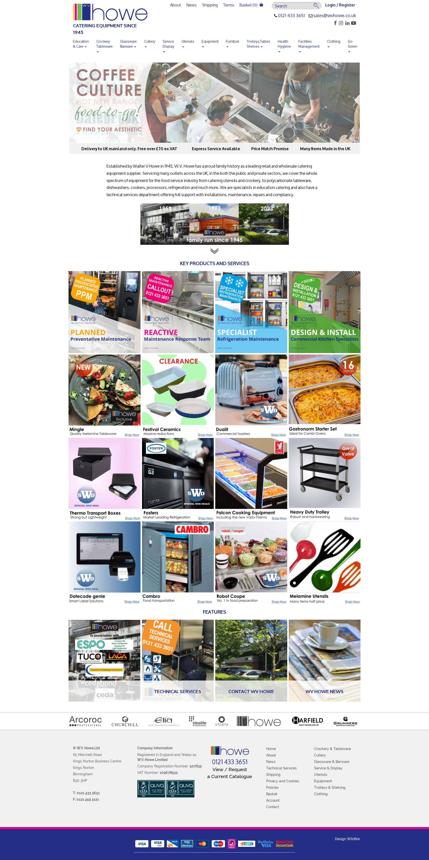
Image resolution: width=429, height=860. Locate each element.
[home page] (230, 750)
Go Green (352, 44)
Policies (272, 787)
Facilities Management (309, 44)
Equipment (210, 41)
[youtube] (353, 23)
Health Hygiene (284, 44)
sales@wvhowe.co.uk (334, 15)
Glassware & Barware (331, 762)
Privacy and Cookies (282, 781)
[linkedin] (347, 23)
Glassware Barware (128, 44)
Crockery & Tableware (332, 749)
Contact (272, 807)
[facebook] (334, 23)
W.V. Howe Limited (152, 760)
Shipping (210, 5)
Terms (228, 5)
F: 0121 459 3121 (86, 799)
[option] (214, 103)
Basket (271, 794)
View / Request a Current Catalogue (229, 773)
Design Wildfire (347, 839)
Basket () (249, 5)
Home (271, 749)
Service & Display (328, 768)
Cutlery (149, 41)
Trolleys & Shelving (330, 787)
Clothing (333, 41)
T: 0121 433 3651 (86, 793)
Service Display (168, 44)
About (175, 5)
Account (273, 800)
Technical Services (281, 768)
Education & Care (81, 44)
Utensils (188, 41)
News (191, 5)
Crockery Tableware (104, 44)
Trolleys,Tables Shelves (258, 44)
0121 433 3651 (291, 15)
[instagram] (340, 23)
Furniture (232, 41)
